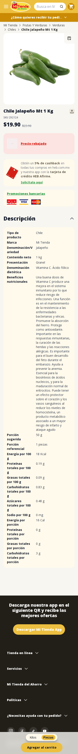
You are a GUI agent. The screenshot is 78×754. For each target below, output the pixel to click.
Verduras (58, 25)
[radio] (33, 737)
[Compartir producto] (72, 111)
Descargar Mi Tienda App (39, 629)
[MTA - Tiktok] (33, 731)
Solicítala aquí (32, 182)
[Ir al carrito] (71, 6)
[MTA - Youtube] (45, 731)
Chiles (12, 29)
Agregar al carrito (41, 747)
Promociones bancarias (26, 194)
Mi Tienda (10, 25)
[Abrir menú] (6, 6)
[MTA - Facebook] (22, 731)
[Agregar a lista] (69, 38)
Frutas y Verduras (35, 25)
